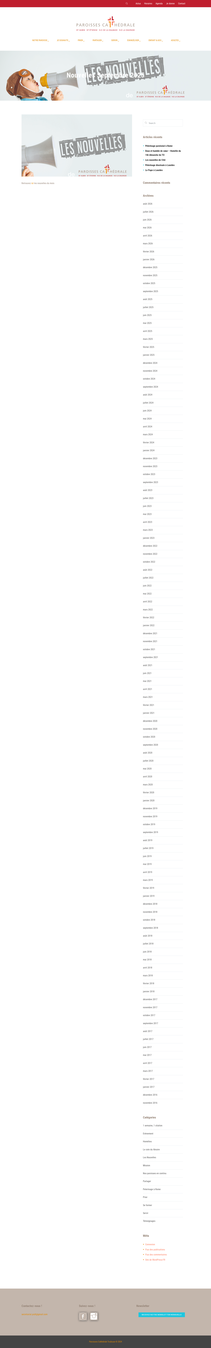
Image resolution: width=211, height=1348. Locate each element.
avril (147, 235)
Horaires (148, 3)
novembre (150, 275)
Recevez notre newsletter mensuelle (162, 1315)
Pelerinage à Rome (152, 1189)
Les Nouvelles (149, 1157)
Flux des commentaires (156, 1254)
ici (32, 183)
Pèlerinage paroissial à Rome (159, 146)
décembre (150, 267)
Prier (145, 1197)
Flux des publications (155, 1249)
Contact (181, 3)
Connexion (150, 1244)
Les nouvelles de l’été (155, 160)
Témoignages (149, 1221)
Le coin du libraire (151, 1149)
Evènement (148, 1133)
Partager (147, 1181)
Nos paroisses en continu (154, 1173)
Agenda (159, 3)
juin (147, 219)
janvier (148, 259)
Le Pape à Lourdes (154, 170)
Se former (147, 1205)
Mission (146, 1165)
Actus (138, 3)
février (148, 251)
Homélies (147, 1141)
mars (148, 243)
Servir (145, 1213)
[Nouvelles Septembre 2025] (77, 145)
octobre (149, 283)
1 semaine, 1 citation (152, 1125)
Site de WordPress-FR (155, 1259)
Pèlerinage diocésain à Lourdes (160, 165)
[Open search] (127, 3)
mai (147, 227)
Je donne (170, 3)
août (147, 203)
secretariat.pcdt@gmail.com (35, 1314)
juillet (148, 211)
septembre (150, 291)
